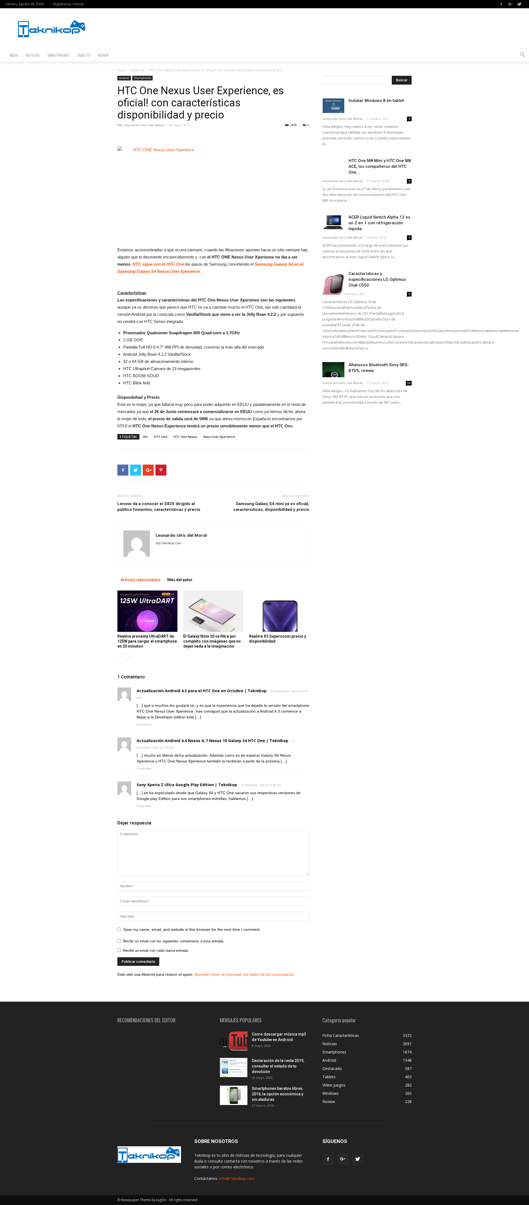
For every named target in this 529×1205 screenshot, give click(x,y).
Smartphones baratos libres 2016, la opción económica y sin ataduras (277, 1094)
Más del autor (180, 580)
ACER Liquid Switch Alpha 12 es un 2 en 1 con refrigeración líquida (379, 223)
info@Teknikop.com (237, 1178)
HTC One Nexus (185, 437)
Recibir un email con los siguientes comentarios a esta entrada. (173, 941)
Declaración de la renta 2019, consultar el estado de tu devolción (278, 1066)
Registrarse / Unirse (68, 4)
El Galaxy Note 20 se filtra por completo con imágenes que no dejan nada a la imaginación (212, 641)
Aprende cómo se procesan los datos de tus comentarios (244, 974)
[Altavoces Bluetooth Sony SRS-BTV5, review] (333, 369)
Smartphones (58, 55)
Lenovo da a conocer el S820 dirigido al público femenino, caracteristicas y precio (158, 506)
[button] (522, 55)
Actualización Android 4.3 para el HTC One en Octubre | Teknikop (201, 690)
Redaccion (330, 294)
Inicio (13, 55)
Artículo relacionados (141, 580)
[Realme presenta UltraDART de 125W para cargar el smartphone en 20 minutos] (147, 611)
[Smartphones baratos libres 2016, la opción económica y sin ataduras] (233, 1095)
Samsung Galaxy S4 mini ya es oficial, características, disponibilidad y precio (271, 506)
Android (137, 70)
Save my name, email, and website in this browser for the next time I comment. (192, 929)
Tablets (83, 55)
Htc (145, 437)
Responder (144, 724)
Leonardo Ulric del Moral (144, 125)
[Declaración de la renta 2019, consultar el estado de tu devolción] (233, 1067)
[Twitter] (519, 4)
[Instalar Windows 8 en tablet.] (333, 105)
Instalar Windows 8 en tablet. (377, 100)
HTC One (161, 437)
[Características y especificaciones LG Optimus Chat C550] (333, 283)
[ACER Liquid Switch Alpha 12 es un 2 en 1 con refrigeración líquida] (333, 222)
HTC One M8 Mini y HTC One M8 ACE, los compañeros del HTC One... (380, 166)
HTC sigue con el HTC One (158, 264)
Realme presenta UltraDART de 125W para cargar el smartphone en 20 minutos (147, 641)
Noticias (33, 55)
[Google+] (510, 4)
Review (103, 55)
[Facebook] (501, 4)
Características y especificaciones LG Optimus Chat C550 (377, 279)
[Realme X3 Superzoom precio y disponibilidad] (279, 611)
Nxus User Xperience (219, 437)
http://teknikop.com (168, 543)
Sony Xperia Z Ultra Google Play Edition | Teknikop (187, 784)
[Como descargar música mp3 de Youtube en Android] (233, 1041)
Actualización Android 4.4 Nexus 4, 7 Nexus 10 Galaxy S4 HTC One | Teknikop (212, 740)
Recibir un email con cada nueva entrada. (156, 950)
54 (409, 383)
